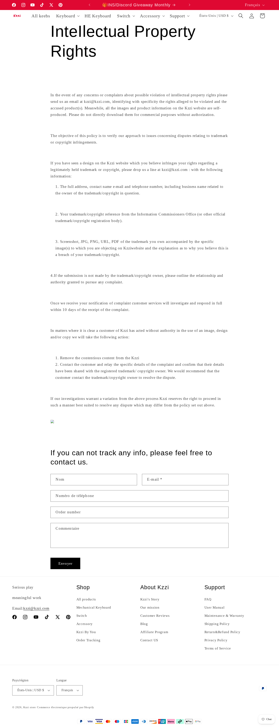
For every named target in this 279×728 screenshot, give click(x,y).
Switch (81, 616)
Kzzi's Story (150, 599)
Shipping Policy (217, 624)
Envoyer (65, 563)
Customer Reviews (155, 616)
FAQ (207, 599)
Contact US (149, 640)
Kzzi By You (86, 632)
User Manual (214, 607)
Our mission (150, 607)
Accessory (84, 624)
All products (86, 599)
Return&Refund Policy (222, 632)
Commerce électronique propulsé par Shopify (65, 707)
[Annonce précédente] (89, 5)
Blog (144, 624)
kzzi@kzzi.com (36, 608)
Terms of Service (217, 648)
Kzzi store (29, 707)
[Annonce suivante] (189, 5)
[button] (67, 15)
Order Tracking (88, 640)
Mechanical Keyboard (93, 607)
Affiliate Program (154, 632)
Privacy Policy (216, 640)
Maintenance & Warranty (224, 616)
